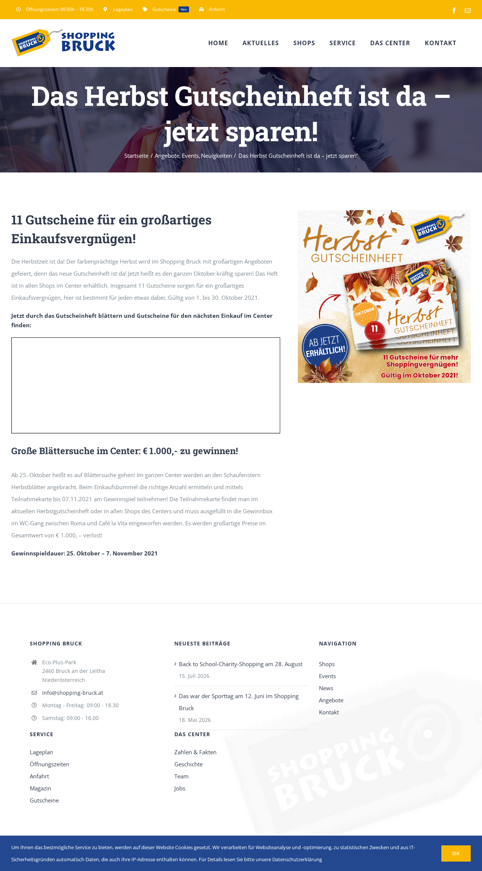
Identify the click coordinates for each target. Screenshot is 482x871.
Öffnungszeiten (49, 764)
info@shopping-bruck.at (72, 692)
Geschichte (188, 764)
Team (181, 776)
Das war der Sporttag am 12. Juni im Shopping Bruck (239, 702)
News (326, 688)
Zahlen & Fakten (195, 752)
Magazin (40, 788)
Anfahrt (39, 776)
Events (327, 676)
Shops (327, 664)
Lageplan (41, 752)
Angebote (331, 700)
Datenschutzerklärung (297, 859)
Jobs (179, 788)
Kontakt (329, 712)
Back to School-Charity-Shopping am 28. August (240, 664)
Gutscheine (44, 800)
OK (456, 853)
